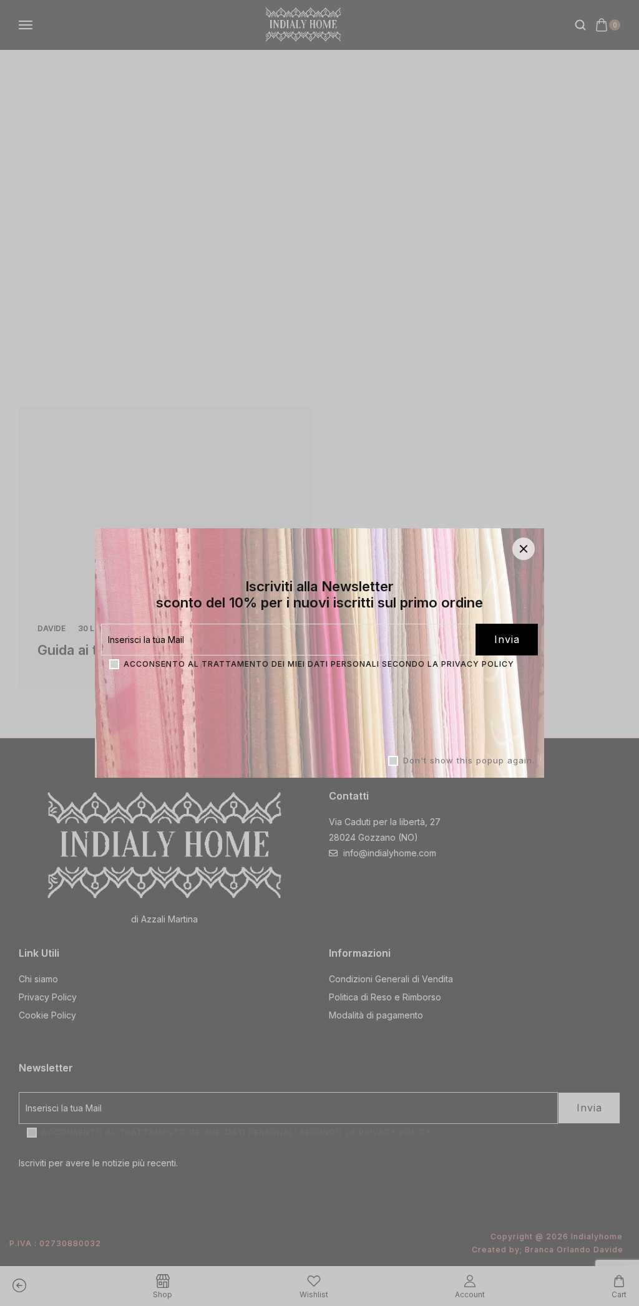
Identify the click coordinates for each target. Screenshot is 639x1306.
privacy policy (477, 664)
